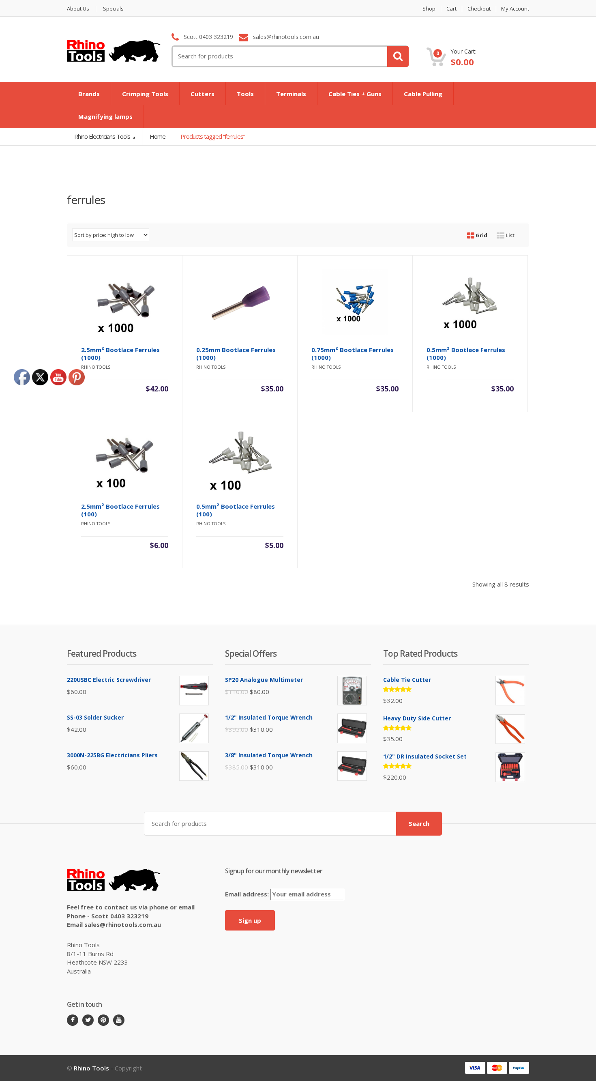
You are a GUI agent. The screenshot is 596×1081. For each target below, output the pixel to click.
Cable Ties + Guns (355, 94)
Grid (480, 235)
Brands (89, 94)
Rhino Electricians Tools (102, 136)
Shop (428, 9)
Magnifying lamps (105, 116)
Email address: (247, 894)
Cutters (202, 94)
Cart (451, 9)
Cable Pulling (423, 94)
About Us (78, 9)
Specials (113, 9)
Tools (245, 94)
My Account (515, 9)
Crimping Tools (145, 94)
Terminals (291, 94)
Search (419, 823)
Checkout (479, 9)
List (509, 235)
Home (157, 136)
